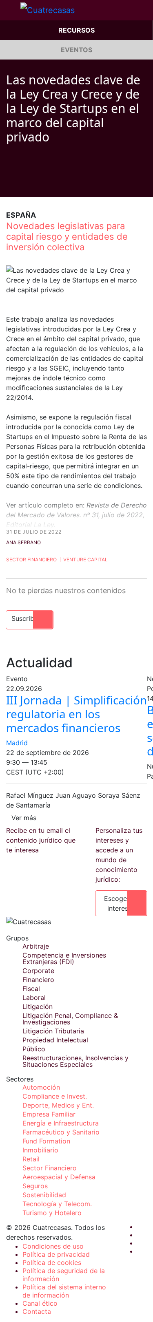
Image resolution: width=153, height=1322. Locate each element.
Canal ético (40, 1303)
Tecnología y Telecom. (57, 1204)
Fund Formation (46, 1141)
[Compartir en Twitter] (25, 185)
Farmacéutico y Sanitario (61, 1132)
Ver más (23, 818)
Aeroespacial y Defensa (58, 1177)
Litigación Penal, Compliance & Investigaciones (70, 1018)
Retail (31, 1159)
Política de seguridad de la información (63, 1275)
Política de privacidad (56, 1254)
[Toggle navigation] (10, 10)
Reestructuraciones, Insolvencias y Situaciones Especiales (75, 1061)
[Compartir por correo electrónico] (56, 185)
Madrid (17, 743)
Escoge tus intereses (121, 903)
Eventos (76, 50)
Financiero (38, 979)
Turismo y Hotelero (52, 1212)
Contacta (36, 1311)
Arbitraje (35, 946)
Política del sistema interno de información (64, 1291)
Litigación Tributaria (53, 1031)
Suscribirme (29, 618)
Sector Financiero (31, 559)
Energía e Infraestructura (60, 1123)
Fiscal (31, 988)
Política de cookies (51, 1262)
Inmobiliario (40, 1150)
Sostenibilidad (44, 1195)
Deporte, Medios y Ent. (58, 1105)
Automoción (41, 1087)
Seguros (35, 1186)
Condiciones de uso (53, 1246)
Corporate (38, 970)
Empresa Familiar (48, 1114)
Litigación (37, 1006)
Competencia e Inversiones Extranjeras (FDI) (64, 958)
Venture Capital (85, 559)
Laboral (34, 997)
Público (33, 1049)
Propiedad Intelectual (55, 1040)
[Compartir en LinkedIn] (40, 185)
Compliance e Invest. (54, 1096)
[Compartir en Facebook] (9, 185)
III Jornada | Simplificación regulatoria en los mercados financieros (76, 713)
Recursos (76, 30)
